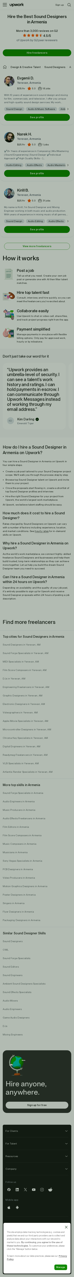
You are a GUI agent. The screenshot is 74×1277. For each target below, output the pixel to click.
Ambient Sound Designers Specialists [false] (24, 983)
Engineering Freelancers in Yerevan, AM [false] (26, 687)
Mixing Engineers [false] (13, 1034)
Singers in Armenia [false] (13, 903)
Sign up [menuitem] (59, 4)
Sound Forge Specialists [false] (16, 958)
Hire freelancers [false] (37, 52)
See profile (37, 117)
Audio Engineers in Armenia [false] (19, 801)
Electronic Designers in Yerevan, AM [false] (24, 704)
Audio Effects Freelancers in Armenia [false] (24, 818)
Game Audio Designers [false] (16, 1017)
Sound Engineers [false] (12, 975)
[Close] (66, 1227)
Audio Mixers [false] (10, 1000)
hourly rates (42, 531)
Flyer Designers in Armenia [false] (18, 911)
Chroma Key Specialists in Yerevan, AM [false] (25, 738)
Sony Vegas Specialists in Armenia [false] (22, 860)
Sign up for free (37, 1105)
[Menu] (5, 5)
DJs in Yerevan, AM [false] (14, 678)
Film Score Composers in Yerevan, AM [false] (25, 670)
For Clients (12, 1131)
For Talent (11, 1143)
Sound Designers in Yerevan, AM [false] (22, 644)
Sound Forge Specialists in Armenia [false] (23, 793)
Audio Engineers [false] (12, 1009)
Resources (12, 1156)
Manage (60, 1267)
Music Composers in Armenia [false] (19, 843)
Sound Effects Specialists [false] (17, 992)
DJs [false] (5, 1026)
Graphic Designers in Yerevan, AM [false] (23, 695)
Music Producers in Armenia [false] (19, 810)
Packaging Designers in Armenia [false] (21, 920)
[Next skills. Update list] (67, 109)
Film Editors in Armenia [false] (16, 826)
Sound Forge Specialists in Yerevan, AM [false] (25, 653)
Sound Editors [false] (11, 966)
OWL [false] (6, 949)
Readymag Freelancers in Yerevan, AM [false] (25, 754)
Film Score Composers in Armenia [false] (22, 835)
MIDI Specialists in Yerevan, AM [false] (21, 661)
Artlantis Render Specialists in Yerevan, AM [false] (27, 771)
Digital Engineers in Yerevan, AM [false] (21, 746)
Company (11, 1168)
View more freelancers (37, 246)
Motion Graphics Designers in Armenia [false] (25, 886)
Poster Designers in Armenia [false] (19, 894)
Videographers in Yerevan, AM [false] (20, 712)
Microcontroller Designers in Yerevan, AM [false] (27, 729)
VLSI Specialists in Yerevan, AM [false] (21, 763)
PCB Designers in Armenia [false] (18, 869)
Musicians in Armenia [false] (15, 852)
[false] (5, 67)
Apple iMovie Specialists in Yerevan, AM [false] (25, 721)
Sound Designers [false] (13, 941)
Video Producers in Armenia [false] (19, 877)
